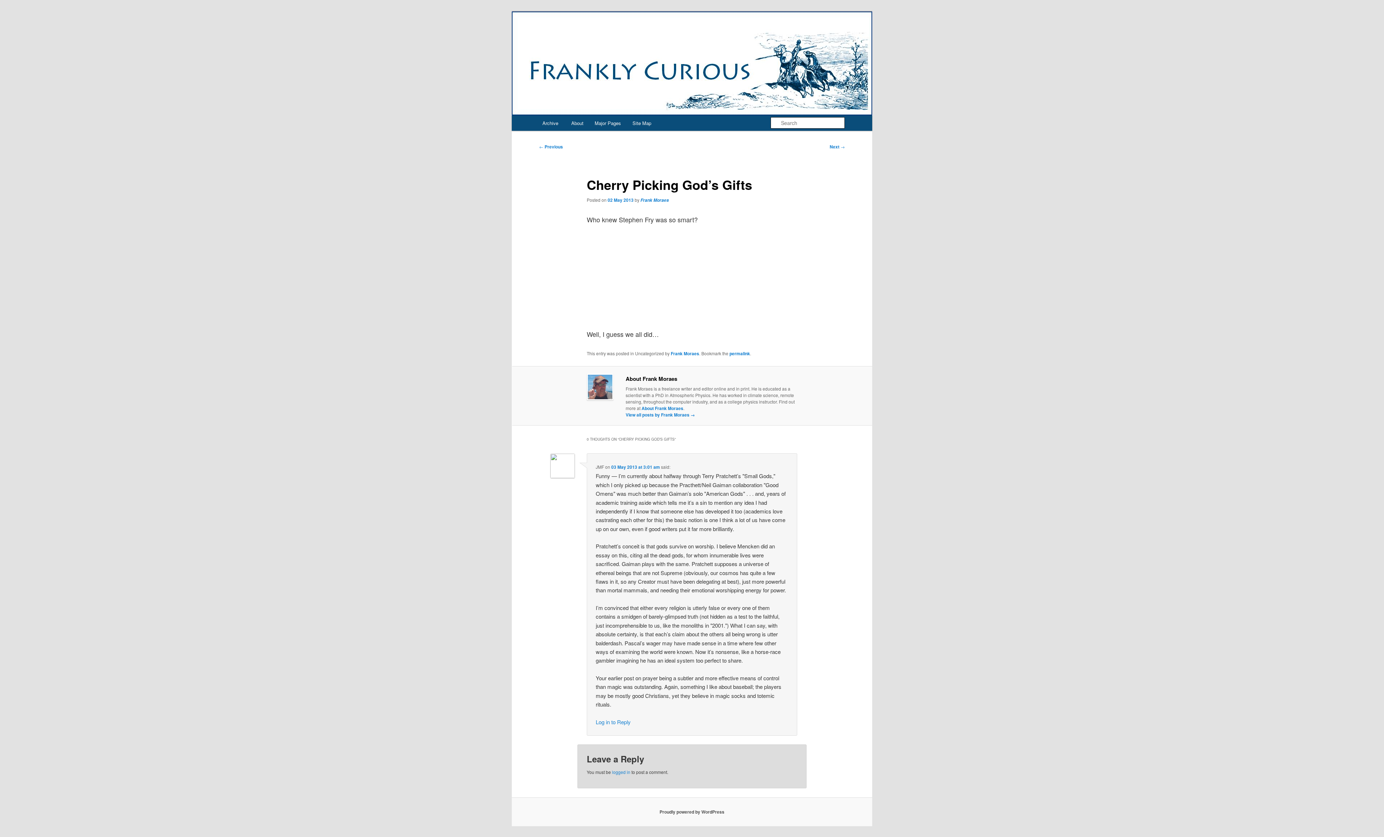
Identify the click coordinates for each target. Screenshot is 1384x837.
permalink (739, 353)
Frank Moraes (654, 200)
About (577, 123)
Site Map (642, 123)
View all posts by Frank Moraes (660, 414)
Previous (551, 146)
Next (837, 146)
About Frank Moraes (662, 408)
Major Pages (608, 123)
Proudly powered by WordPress (692, 812)
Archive (550, 123)
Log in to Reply (613, 722)
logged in (621, 772)
